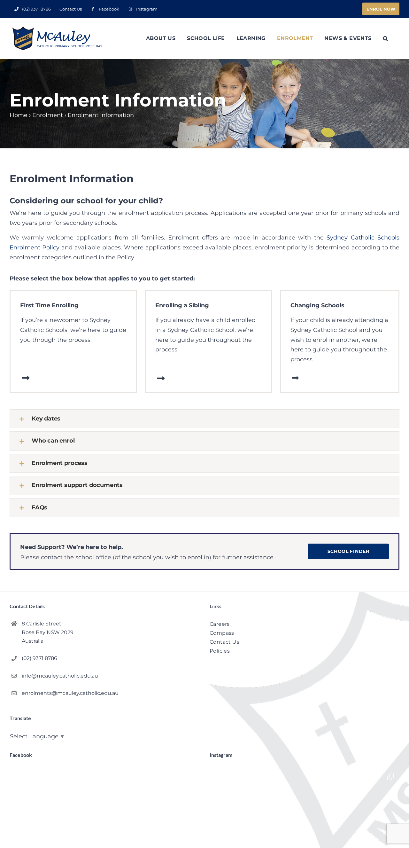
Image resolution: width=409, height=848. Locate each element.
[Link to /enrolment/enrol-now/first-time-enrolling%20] (25, 377)
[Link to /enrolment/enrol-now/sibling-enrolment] (160, 378)
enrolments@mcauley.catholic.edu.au (70, 693)
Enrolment (47, 115)
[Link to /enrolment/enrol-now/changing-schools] (295, 378)
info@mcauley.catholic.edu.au (60, 676)
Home (18, 115)
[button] (385, 38)
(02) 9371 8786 (39, 658)
